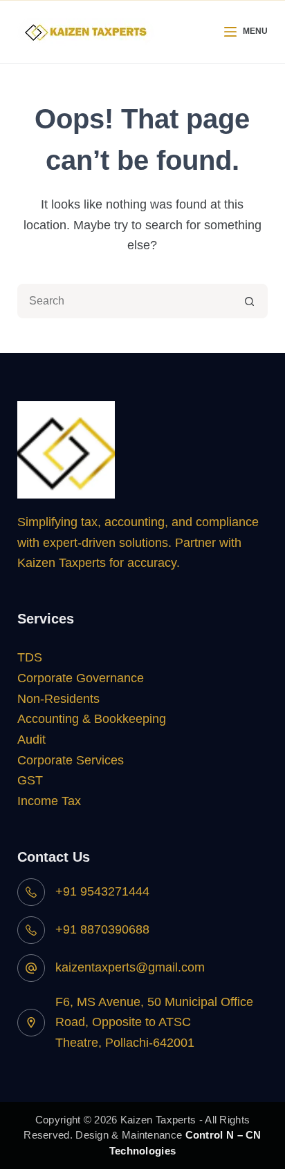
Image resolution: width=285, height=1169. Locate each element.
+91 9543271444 (102, 891)
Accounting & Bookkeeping (91, 719)
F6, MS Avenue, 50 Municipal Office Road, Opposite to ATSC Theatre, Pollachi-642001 (154, 1022)
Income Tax (49, 801)
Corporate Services (70, 760)
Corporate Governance (80, 678)
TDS (29, 657)
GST (30, 780)
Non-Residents (58, 699)
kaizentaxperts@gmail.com (130, 967)
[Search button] (249, 301)
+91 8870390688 (102, 929)
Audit (31, 739)
